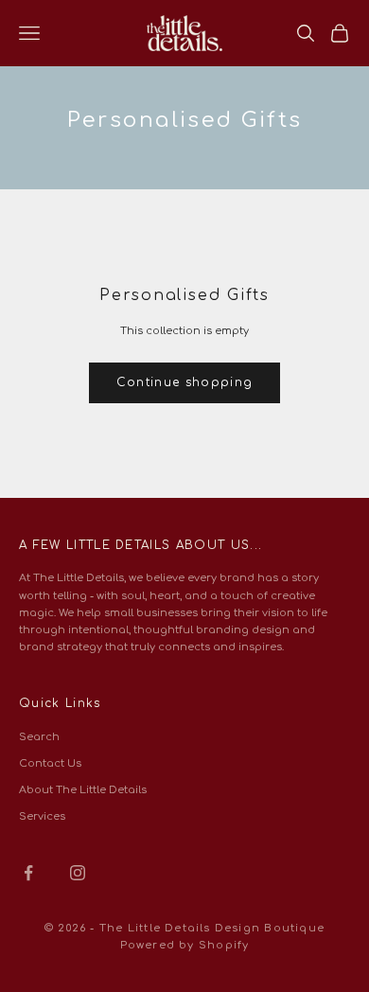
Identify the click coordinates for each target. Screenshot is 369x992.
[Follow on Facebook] (28, 872)
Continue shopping (184, 382)
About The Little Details (83, 790)
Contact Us (50, 763)
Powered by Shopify (185, 945)
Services (42, 816)
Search (39, 737)
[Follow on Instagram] (77, 872)
